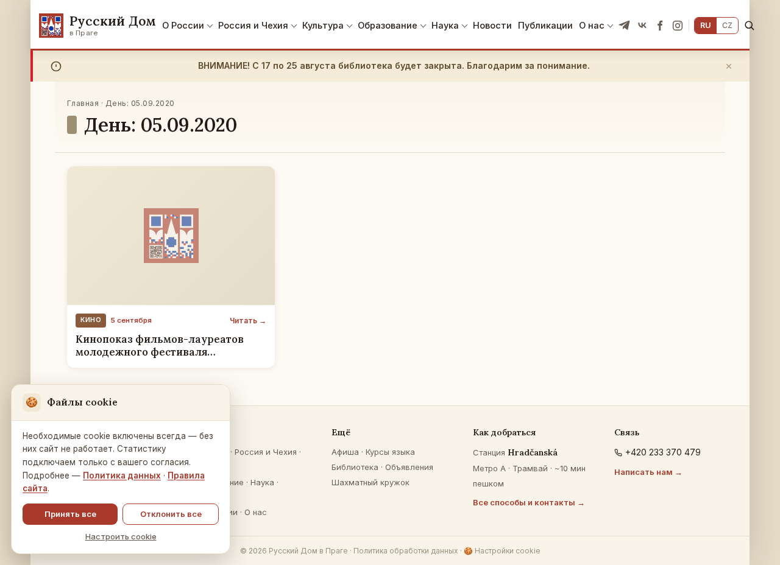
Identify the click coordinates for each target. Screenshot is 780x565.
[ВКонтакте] (642, 25)
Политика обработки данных (405, 550)
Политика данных (122, 475)
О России (183, 25)
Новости (492, 25)
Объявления (409, 467)
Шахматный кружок (371, 482)
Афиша (345, 452)
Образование (387, 25)
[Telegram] (625, 25)
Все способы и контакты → (529, 502)
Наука (445, 25)
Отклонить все (171, 514)
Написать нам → (648, 472)
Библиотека (355, 467)
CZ (727, 25)
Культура (323, 25)
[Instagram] (678, 25)
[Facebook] (660, 25)
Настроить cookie (121, 536)
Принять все (70, 514)
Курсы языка (390, 452)
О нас (591, 25)
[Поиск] (749, 25)
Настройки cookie (502, 550)
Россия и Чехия (253, 25)
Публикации (545, 25)
